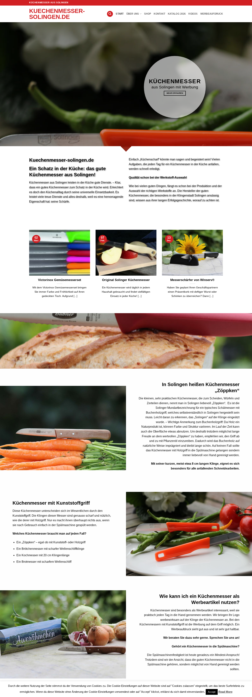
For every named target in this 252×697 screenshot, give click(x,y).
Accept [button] (211, 692)
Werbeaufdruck (211, 13)
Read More (225, 691)
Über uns (132, 13)
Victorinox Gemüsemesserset (59, 280)
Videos (193, 13)
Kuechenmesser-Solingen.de (47, 14)
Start (120, 13)
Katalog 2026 (177, 13)
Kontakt (159, 13)
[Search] (110, 14)
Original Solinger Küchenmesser (126, 280)
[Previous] (24, 259)
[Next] (227, 259)
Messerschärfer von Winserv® (192, 280)
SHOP (147, 13)
